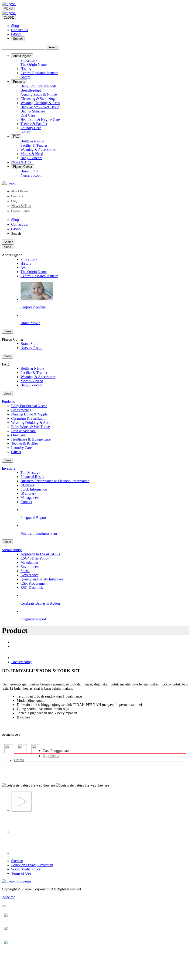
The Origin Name (33, 64)
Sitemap (17, 861)
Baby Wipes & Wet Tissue (39, 107)
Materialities (29, 562)
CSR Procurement (33, 583)
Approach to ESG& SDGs (40, 554)
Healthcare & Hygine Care (40, 120)
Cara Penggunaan (56, 751)
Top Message (30, 472)
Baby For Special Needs (38, 86)
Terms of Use (21, 873)
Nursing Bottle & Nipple (38, 94)
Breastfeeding (30, 90)
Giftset (25, 132)
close (7, 247)
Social (25, 571)
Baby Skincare (31, 158)
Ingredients (51, 756)
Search (18, 38)
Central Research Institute (39, 73)
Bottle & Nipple (32, 141)
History (25, 69)
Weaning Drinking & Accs (40, 103)
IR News (27, 485)
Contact (26, 502)
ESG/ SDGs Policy (34, 558)
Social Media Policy (26, 869)
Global (16, 34)
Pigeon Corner (20, 211)
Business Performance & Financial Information (54, 481)
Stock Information (33, 489)
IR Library (28, 493)
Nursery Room (31, 175)
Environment (30, 567)
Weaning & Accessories (37, 149)
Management (30, 498)
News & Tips (21, 206)
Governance (29, 575)
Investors (8, 468)
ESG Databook (31, 587)
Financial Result (32, 477)
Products (17, 196)
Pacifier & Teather (33, 145)
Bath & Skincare (32, 111)
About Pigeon (20, 191)
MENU (8, 8)
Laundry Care (30, 128)
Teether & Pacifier (33, 124)
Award (25, 77)
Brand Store (29, 171)
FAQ (14, 201)
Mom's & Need (31, 154)
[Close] (4, 906)
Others (19, 760)
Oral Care (27, 115)
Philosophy (28, 60)
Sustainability (12, 550)
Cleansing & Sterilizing (37, 99)
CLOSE (9, 17)
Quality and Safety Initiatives (41, 579)
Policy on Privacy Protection (32, 865)
